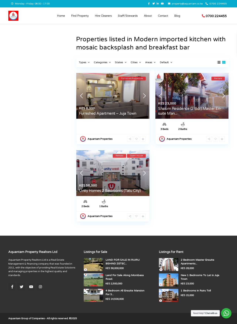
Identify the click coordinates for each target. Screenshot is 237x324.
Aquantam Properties (100, 138)
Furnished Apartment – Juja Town (107, 113)
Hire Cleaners (103, 15)
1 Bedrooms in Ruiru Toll (196, 290)
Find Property (80, 15)
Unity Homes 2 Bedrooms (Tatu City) (110, 191)
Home (61, 15)
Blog (177, 15)
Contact (163, 15)
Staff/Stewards (128, 15)
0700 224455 (218, 3)
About (148, 15)
